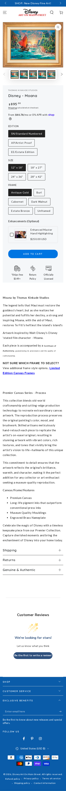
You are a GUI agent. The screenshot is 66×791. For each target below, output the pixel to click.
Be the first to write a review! (33, 655)
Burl (40, 193)
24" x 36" (18, 177)
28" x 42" (37, 177)
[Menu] (5, 12)
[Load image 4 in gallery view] (42, 74)
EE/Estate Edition (22, 153)
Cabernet (18, 202)
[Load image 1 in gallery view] (15, 74)
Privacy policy (31, 778)
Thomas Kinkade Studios (23, 90)
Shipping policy (22, 783)
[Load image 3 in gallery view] (33, 74)
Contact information (45, 783)
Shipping (12, 108)
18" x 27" (37, 168)
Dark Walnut (39, 202)
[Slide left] (6, 3)
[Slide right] (60, 3)
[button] (51, 12)
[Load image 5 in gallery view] (51, 74)
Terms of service (51, 778)
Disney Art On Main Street (26, 774)
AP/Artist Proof (21, 144)
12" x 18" (18, 168)
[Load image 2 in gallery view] (24, 74)
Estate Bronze (20, 212)
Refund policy (12, 778)
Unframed (44, 212)
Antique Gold (20, 193)
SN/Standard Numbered (26, 134)
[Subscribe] (61, 712)
